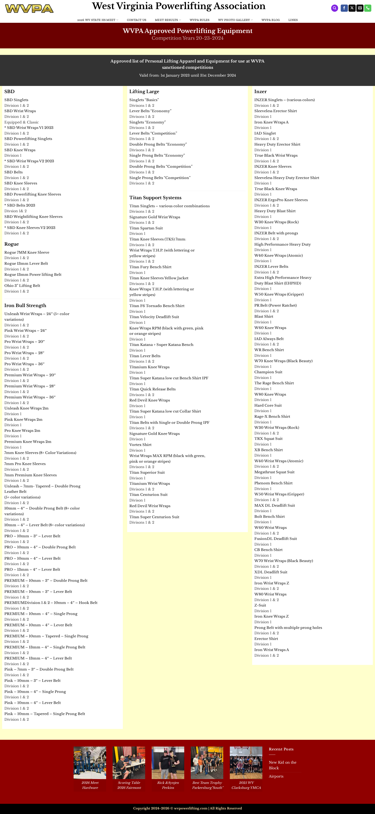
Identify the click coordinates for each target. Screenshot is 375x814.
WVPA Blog (271, 20)
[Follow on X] (352, 8)
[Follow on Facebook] (344, 8)
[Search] (334, 8)
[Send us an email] (359, 8)
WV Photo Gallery (234, 20)
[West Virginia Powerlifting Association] (44, 9)
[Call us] (367, 8)
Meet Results (166, 20)
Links (293, 20)
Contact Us (136, 20)
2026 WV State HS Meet (96, 20)
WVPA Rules (200, 20)
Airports (276, 776)
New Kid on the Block (282, 765)
